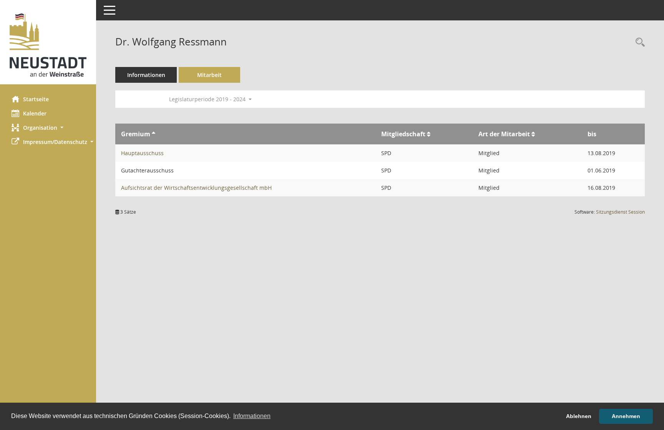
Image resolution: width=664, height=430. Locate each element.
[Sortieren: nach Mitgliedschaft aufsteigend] (428, 134)
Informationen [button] (252, 416)
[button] (48, 127)
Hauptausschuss (142, 153)
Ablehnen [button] (578, 416)
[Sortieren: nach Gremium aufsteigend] (153, 134)
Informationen (146, 75)
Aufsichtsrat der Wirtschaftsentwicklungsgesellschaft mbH (196, 187)
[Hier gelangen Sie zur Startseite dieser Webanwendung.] (48, 45)
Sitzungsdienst (620, 212)
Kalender (34, 113)
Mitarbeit (209, 75)
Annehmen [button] (626, 416)
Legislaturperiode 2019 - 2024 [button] (208, 99)
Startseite (36, 99)
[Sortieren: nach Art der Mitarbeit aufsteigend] (533, 134)
